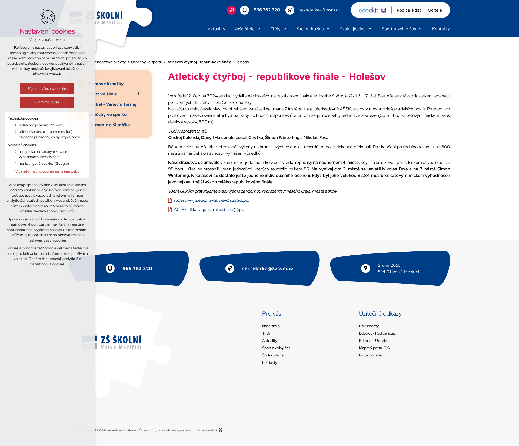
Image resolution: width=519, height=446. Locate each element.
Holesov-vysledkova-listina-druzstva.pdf (211, 200)
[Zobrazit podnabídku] (259, 28)
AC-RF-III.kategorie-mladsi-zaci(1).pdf (210, 209)
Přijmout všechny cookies (47, 88)
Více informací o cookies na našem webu (47, 171)
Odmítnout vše (47, 102)
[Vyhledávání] (231, 10)
